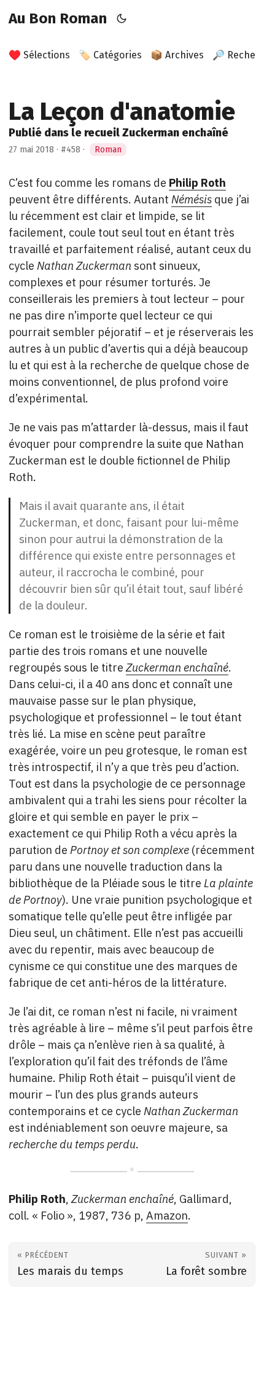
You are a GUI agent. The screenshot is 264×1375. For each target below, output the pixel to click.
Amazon (167, 1216)
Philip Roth (197, 183)
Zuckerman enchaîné (177, 667)
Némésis (191, 199)
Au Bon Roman (58, 18)
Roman (108, 149)
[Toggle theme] (121, 18)
